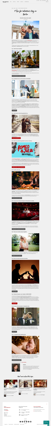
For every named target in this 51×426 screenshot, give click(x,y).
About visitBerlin (6, 412)
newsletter (6, 410)
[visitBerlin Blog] (5, 2)
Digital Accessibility (16, 424)
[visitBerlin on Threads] (22, 421)
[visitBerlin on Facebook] (20, 421)
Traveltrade (5, 415)
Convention (5, 414)
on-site (25, 410)
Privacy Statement (11, 424)
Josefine (12, 395)
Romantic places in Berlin (17, 255)
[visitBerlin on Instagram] (26, 421)
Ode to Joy (14, 331)
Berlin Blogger (43, 394)
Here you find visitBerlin (37, 406)
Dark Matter (15, 303)
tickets (23, 412)
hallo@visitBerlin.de (7, 407)
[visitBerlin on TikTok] (28, 421)
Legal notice (6, 424)
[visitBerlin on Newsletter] (30, 421)
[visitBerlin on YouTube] (24, 421)
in (14, 70)
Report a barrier (22, 424)
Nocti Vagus (15, 291)
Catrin (27, 393)
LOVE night (14, 110)
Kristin (24, 364)
